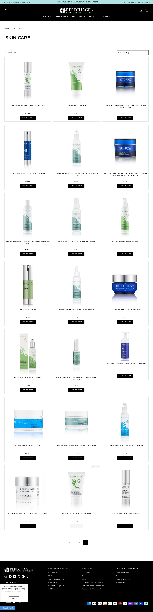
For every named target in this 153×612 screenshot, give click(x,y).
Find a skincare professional (16, 2)
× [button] (26, 582)
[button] (17, 608)
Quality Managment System (93, 582)
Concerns (61, 16)
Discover (77, 16)
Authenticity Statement (91, 589)
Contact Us (52, 573)
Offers (106, 16)
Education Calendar (124, 576)
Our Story (86, 573)
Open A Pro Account (124, 579)
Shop (46, 16)
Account (146, 2)
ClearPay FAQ (53, 582)
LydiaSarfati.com (122, 573)
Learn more (14, 598)
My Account (53, 576)
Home (6, 28)
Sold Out (76, 526)
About (92, 16)
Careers (85, 579)
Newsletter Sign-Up (56, 586)
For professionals (131, 2)
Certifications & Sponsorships (94, 586)
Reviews (85, 576)
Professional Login (123, 582)
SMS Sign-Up (53, 589)
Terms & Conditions (56, 579)
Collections (15, 28)
